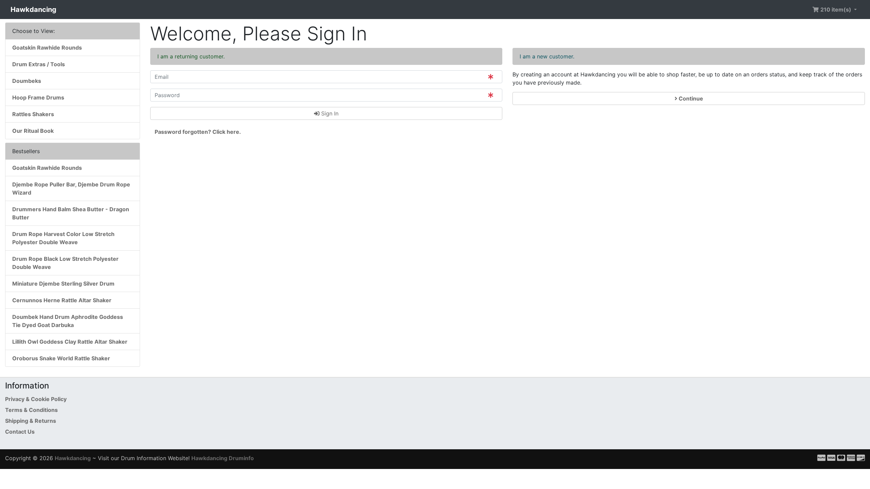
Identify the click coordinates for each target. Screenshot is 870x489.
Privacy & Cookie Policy (36, 399)
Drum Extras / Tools (38, 64)
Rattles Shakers (33, 114)
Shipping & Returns (30, 420)
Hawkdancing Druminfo (222, 458)
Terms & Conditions (31, 409)
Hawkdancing (33, 9)
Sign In (328, 113)
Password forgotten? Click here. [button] (198, 131)
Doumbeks (26, 80)
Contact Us (20, 431)
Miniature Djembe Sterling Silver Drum (63, 283)
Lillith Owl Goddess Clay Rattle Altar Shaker (69, 341)
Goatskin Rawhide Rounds (47, 47)
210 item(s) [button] (836, 9)
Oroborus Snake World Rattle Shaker (61, 358)
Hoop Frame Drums (38, 97)
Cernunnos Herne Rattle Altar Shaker (61, 300)
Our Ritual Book (33, 130)
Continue (690, 98)
